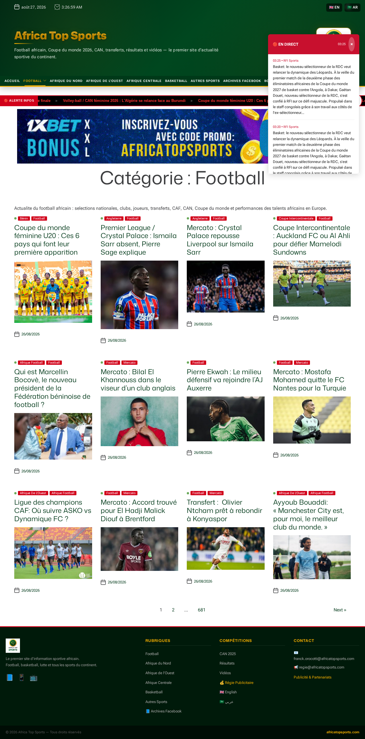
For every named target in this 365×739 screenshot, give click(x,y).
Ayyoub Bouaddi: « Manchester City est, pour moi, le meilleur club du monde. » (308, 514)
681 (202, 610)
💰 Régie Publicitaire (237, 682)
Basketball (176, 81)
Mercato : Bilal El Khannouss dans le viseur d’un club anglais (138, 380)
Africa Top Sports (60, 35)
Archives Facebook (242, 81)
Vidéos (225, 673)
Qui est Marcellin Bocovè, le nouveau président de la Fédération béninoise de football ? (52, 388)
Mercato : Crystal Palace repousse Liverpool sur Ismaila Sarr (220, 240)
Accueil (12, 81)
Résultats (227, 663)
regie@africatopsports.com (321, 667)
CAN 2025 (228, 654)
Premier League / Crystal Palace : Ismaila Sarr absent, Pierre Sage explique (139, 240)
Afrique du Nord (66, 81)
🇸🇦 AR (352, 7)
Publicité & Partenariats (312, 677)
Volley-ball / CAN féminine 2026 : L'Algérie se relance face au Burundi (109, 100)
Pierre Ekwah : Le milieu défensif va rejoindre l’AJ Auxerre (225, 380)
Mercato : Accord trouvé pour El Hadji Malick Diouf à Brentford (139, 510)
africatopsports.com (343, 732)
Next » (340, 610)
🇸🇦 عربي (227, 702)
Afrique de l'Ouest (33, 493)
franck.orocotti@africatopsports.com (324, 659)
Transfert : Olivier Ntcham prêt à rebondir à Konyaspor (224, 510)
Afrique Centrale (144, 81)
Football (32, 81)
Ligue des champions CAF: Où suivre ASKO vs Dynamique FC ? (52, 510)
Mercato (129, 363)
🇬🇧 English (228, 692)
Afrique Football (31, 363)
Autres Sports (205, 81)
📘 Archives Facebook (163, 711)
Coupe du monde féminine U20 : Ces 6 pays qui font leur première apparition (251, 100)
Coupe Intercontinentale (296, 218)
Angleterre (113, 218)
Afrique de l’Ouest (104, 81)
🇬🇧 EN (334, 7)
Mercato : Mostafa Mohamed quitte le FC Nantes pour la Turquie (309, 380)
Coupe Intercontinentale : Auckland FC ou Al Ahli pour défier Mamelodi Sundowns (311, 240)
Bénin (24, 218)
